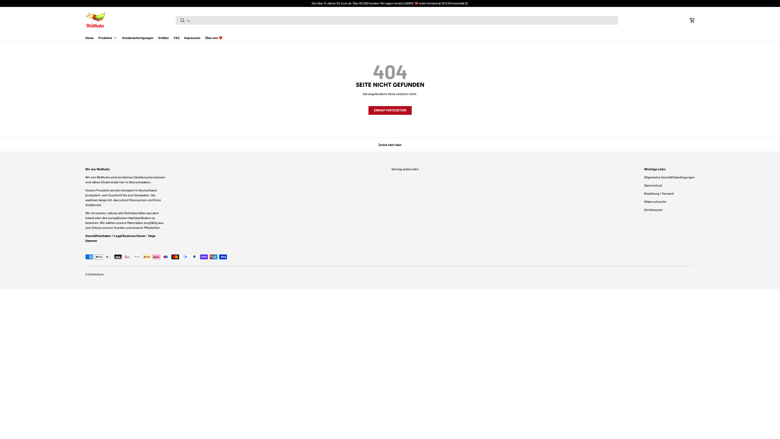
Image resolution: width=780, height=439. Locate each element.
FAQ (176, 38)
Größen (163, 38)
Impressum (192, 38)
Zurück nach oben (390, 145)
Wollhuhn (99, 274)
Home (89, 38)
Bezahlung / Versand (659, 193)
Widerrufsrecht (655, 201)
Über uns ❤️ (214, 38)
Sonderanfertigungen (137, 38)
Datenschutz (653, 185)
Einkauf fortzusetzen (390, 110)
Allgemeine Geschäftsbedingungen (669, 177)
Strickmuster (653, 210)
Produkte (105, 38)
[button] (692, 20)
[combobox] (397, 20)
